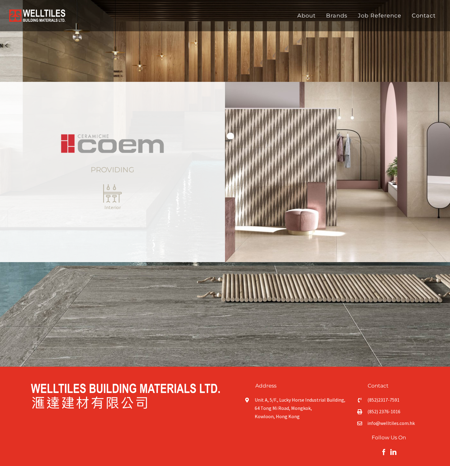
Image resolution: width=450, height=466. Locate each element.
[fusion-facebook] (384, 452)
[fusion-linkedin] (393, 452)
